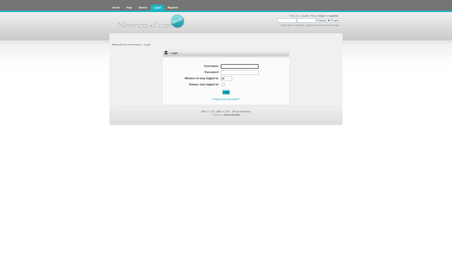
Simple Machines (241, 111)
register (333, 15)
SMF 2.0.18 (207, 111)
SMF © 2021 (223, 111)
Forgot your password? (226, 99)
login (322, 15)
